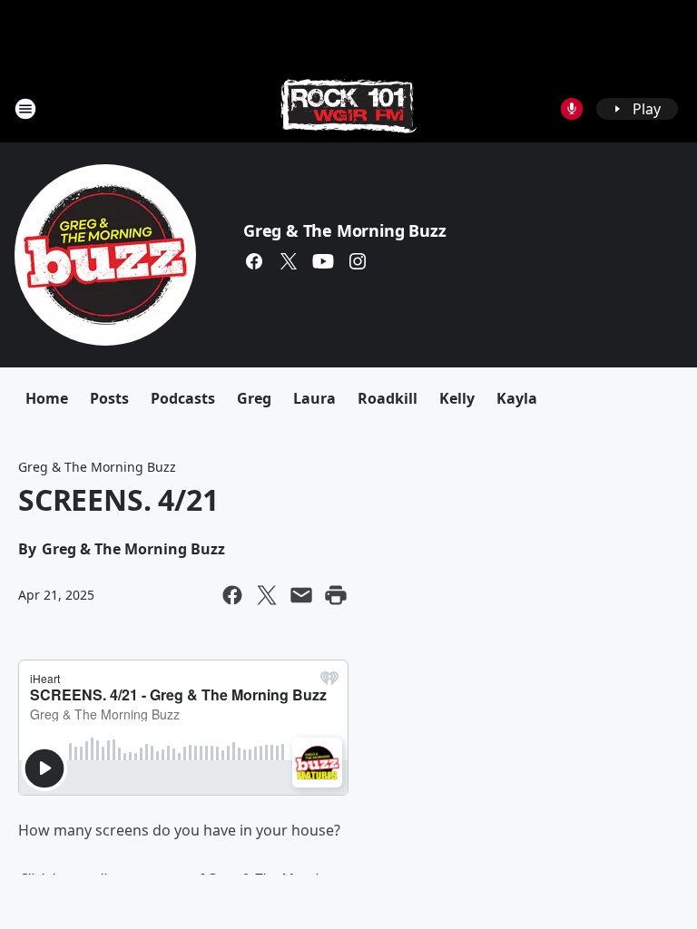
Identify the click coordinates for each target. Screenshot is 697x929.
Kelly (457, 398)
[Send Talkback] (572, 109)
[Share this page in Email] (301, 595)
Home (46, 398)
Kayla (516, 398)
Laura (314, 398)
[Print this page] (335, 595)
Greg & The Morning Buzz (344, 230)
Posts (109, 398)
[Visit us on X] (288, 261)
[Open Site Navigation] (25, 109)
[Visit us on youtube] (323, 261)
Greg (254, 398)
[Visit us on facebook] (254, 261)
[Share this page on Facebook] (232, 595)
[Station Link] (348, 108)
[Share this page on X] (267, 595)
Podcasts (183, 398)
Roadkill (387, 398)
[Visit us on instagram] (357, 261)
